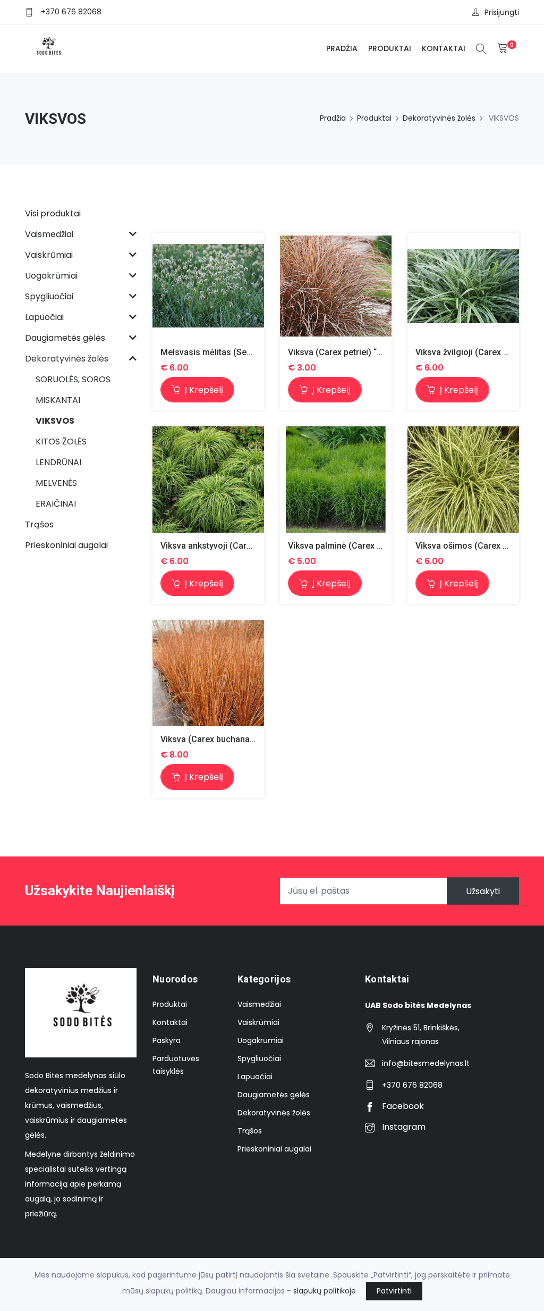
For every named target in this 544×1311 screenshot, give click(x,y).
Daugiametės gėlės (273, 1094)
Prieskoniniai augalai (274, 1149)
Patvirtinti (394, 1290)
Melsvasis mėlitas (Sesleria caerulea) (234, 352)
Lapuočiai (255, 1076)
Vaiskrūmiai (258, 1022)
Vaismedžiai (259, 1004)
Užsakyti (483, 891)
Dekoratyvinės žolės (439, 118)
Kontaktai (443, 48)
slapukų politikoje (324, 1290)
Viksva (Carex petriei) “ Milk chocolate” (363, 352)
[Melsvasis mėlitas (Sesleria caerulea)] (208, 286)
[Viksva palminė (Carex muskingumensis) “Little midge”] (336, 479)
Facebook (402, 1106)
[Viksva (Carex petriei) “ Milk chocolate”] (336, 286)
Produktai (389, 48)
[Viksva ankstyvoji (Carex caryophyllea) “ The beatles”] (208, 479)
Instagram (403, 1127)
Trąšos (249, 1130)
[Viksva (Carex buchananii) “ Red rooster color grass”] (208, 673)
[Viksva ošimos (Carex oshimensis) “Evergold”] (463, 479)
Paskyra (166, 1040)
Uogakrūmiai (260, 1040)
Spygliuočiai (259, 1058)
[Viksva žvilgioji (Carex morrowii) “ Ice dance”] (463, 286)
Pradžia (342, 48)
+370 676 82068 (71, 11)
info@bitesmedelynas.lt (426, 1063)
